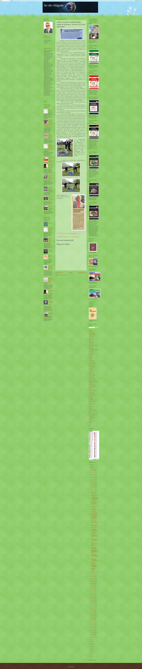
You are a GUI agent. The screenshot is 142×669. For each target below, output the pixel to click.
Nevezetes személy (92, 390)
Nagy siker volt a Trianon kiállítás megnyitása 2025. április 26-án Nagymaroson (48, 177)
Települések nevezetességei (93, 411)
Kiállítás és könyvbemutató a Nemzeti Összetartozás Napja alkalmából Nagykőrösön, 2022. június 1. (48, 281)
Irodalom (90, 371)
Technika (90, 408)
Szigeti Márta (91, 406)
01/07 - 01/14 (93, 637)
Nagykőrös (90, 384)
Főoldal (70, 272)
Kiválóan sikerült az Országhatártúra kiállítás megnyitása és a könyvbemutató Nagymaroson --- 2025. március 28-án (48, 147)
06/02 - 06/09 (93, 602)
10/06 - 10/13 (93, 489)
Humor (90, 368)
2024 (91, 467)
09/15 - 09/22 (93, 576)
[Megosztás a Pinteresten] (61, 235)
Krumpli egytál (93, 519)
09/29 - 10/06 (93, 491)
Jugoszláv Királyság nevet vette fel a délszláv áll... (94, 517)
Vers (89, 419)
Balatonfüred (91, 339)
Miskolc (90, 383)
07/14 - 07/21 (93, 591)
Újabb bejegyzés (59, 272)
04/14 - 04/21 (93, 613)
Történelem (90, 415)
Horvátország (91, 366)
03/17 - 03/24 (93, 620)
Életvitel (90, 352)
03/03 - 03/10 (93, 624)
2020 (91, 644)
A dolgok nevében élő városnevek (94, 507)
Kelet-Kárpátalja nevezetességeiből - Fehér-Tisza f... (94, 530)
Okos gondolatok (50, 223)
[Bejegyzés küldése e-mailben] (79, 233)
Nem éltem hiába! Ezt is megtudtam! (94, 496)
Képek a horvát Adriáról (50, 207)
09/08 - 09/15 (93, 578)
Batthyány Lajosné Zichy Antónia (93, 493)
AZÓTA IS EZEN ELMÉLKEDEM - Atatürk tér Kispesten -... (94, 556)
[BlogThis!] (58, 235)
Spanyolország (91, 403)
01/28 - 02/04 (93, 632)
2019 (91, 646)
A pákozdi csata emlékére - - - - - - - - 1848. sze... (94, 569)
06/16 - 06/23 (93, 598)
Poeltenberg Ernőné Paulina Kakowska (94, 526)
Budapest (60, 236)
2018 (91, 648)
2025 (91, 465)
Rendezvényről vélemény (93, 401)
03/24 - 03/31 (93, 618)
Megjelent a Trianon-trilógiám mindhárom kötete (50, 240)
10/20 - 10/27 (93, 486)
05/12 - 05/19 (93, 607)
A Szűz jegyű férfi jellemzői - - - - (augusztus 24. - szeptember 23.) (48, 303)
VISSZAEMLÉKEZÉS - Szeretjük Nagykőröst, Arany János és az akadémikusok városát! (48, 160)
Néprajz (90, 387)
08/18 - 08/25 (93, 583)
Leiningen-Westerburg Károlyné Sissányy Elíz (94, 536)
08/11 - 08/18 (93, 585)
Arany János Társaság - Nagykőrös (92, 334)
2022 (91, 641)
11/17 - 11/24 (93, 479)
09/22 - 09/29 (93, 574)
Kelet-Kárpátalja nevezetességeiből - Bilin (94, 522)
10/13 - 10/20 (93, 487)
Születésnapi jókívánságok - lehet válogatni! (50, 250)
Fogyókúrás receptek (94, 501)
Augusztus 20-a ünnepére (50, 188)
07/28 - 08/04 (93, 588)
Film (89, 358)
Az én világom (53, 5)
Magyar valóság (69, 236)
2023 (91, 639)
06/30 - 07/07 (93, 595)
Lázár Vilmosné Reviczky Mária (93, 548)
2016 (91, 651)
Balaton (90, 337)
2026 (91, 464)
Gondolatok (64, 236)
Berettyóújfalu (91, 342)
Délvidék (90, 346)
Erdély (90, 356)
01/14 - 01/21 (93, 635)
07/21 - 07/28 (93, 590)
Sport (90, 405)
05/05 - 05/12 (93, 608)
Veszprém (90, 421)
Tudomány (90, 416)
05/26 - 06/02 (93, 603)
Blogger (73, 666)
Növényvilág (91, 392)
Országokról (91, 395)
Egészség (90, 348)
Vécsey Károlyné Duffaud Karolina (94, 509)
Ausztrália (90, 336)
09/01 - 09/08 (93, 579)
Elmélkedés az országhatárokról (50, 314)
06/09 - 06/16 (93, 600)
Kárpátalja (90, 372)
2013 (91, 655)
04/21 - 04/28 (93, 612)
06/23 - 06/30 (93, 596)
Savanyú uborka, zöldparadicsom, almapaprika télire (50, 198)
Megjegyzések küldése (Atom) (64, 274)
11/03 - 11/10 (93, 482)
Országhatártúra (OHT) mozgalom (50, 110)
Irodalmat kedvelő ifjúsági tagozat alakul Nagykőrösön (94, 559)
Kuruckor (90, 377)
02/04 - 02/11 (93, 630)
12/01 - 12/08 (93, 475)
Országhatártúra (91, 393)
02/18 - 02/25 (93, 627)
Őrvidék (90, 396)
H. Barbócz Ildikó (91, 363)
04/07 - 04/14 (93, 615)
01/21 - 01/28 (93, 634)
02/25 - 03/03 (93, 625)
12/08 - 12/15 (93, 474)
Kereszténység (91, 375)
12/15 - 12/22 (93, 472)
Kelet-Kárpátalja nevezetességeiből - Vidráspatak (94, 565)
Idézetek (90, 369)
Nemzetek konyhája (92, 386)
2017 (91, 649)
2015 (91, 653)
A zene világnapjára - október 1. (94, 533)
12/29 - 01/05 (93, 469)
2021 (91, 643)
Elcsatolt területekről (92, 349)
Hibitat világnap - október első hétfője (94, 512)
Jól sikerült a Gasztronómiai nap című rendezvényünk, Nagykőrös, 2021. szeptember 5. (48, 268)
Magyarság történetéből (92, 381)
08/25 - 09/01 (93, 581)
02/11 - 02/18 (93, 629)
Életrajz (90, 351)
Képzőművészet (91, 374)
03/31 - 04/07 (93, 617)
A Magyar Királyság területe (49, 256)
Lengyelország (91, 378)
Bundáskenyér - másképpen (93, 563)
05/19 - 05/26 (93, 605)
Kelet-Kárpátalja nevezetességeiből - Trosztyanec (94, 503)
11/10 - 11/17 (93, 480)
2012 (91, 656)
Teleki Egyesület (91, 409)
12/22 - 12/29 (93, 470)
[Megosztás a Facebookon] (60, 235)
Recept (90, 399)
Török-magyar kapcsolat (75, 236)
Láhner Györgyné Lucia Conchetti (94, 572)
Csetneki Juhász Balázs (92, 345)
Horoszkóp (90, 365)
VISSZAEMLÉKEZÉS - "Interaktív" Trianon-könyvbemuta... (94, 498)
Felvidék (90, 357)
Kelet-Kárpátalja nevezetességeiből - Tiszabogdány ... (94, 539)
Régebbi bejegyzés (82, 272)
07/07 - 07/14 (93, 593)
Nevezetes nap (91, 389)
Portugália (90, 398)
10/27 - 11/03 (93, 484)
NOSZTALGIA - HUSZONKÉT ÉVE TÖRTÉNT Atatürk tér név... (94, 551)
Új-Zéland (90, 418)
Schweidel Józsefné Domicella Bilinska (94, 514)
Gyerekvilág (91, 361)
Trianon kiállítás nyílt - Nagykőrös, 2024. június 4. (50, 135)
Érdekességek (91, 354)
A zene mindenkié (93, 527)
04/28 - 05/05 (93, 610)
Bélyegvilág (91, 340)
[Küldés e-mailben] (57, 235)
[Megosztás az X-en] (59, 235)
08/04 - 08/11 (93, 586)
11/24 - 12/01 (93, 477)
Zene (89, 422)
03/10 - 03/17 (93, 622)
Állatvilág (90, 332)
